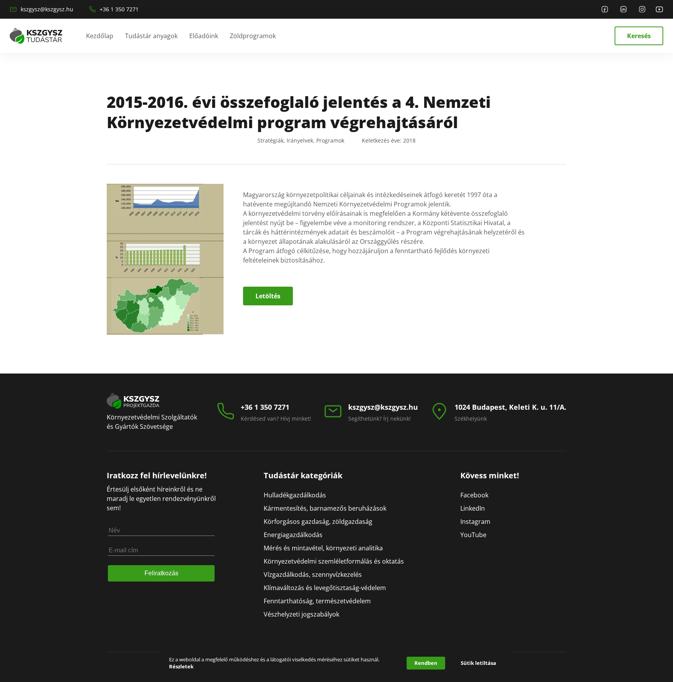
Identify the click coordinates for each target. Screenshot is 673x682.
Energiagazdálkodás (293, 534)
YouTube (473, 534)
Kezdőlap (99, 36)
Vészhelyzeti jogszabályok (301, 614)
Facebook (474, 495)
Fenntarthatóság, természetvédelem (317, 601)
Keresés (639, 36)
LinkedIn (472, 508)
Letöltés (267, 296)
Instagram (475, 521)
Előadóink (203, 36)
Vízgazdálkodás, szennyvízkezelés (313, 574)
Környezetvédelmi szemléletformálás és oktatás (334, 561)
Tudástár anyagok (151, 36)
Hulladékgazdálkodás (295, 495)
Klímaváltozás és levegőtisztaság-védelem (325, 587)
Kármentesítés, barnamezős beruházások (325, 508)
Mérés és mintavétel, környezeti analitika (323, 548)
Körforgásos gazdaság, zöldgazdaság (318, 521)
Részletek (181, 666)
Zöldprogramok (253, 36)
